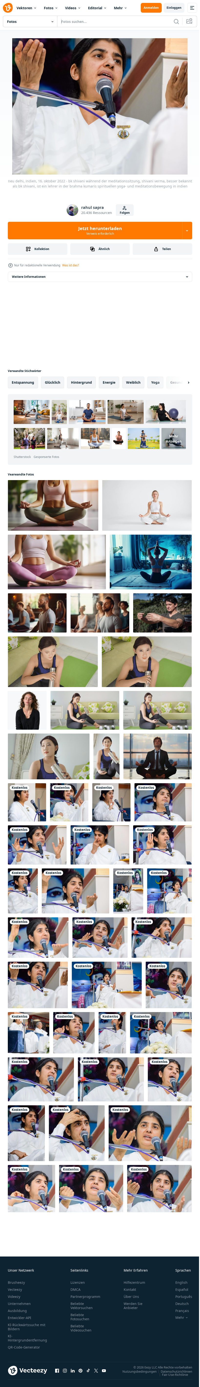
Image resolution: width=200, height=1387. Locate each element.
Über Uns (131, 1296)
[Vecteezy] (8, 8)
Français (178, 1310)
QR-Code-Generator (24, 1347)
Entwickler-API (19, 1317)
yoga (155, 382)
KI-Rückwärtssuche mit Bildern (26, 1326)
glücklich (52, 382)
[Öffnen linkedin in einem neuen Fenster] (73, 1370)
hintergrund (81, 382)
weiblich (133, 382)
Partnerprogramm (85, 1296)
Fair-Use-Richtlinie (171, 1374)
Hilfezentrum (134, 1282)
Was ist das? (70, 265)
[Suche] (176, 21)
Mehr (118, 8)
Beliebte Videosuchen (80, 1328)
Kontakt (130, 1289)
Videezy (14, 1296)
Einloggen (174, 8)
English (178, 1282)
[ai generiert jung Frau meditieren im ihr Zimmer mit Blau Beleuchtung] (151, 562)
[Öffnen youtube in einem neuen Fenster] (104, 1370)
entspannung (23, 382)
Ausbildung (17, 1310)
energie (109, 382)
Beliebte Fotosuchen (79, 1317)
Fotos (48, 8)
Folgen (125, 213)
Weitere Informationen (29, 277)
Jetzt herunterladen (100, 230)
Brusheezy (16, 1282)
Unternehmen (19, 1303)
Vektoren (24, 8)
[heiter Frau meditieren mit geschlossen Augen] (27, 710)
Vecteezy (15, 1289)
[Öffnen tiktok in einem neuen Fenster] (88, 1370)
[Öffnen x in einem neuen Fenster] (96, 1370)
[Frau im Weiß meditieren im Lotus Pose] (147, 505)
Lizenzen (77, 1282)
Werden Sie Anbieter (133, 1305)
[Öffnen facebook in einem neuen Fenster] (57, 1370)
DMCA (75, 1289)
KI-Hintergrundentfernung (27, 1338)
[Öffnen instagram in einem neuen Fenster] (65, 1370)
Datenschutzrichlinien (173, 1371)
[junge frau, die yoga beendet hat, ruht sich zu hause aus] (53, 661)
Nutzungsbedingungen (136, 1371)
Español (178, 1289)
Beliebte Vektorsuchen (81, 1305)
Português (180, 1296)
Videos (70, 8)
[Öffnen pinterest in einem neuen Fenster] (80, 1370)
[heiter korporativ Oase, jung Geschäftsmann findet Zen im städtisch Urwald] (157, 756)
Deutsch (178, 1303)
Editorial (95, 8)
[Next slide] (181, 382)
